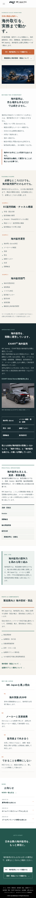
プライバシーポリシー (9, 892)
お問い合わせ (30, 890)
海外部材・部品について (11, 664)
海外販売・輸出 (20, 887)
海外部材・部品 (6, 890)
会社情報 (24, 890)
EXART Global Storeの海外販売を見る (16, 379)
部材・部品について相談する (16, 876)
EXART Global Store (16, 890)
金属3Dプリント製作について (13, 668)
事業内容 (14, 887)
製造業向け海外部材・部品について (16, 58)
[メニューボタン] (4, 4)
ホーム (4, 887)
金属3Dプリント (29, 887)
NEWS (8, 887)
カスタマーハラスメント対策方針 (24, 892)
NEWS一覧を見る (9, 792)
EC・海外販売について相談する (16, 52)
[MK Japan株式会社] (18, 4)
